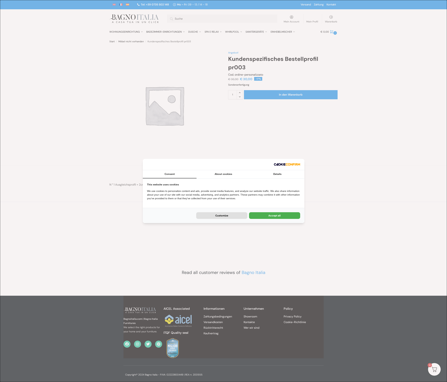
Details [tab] (277, 174)
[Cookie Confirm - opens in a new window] (287, 164)
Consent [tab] (170, 174)
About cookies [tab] (223, 174)
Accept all (274, 215)
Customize (221, 215)
